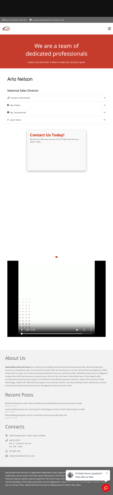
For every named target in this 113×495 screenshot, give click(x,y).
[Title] (56, 257)
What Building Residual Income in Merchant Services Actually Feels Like (36, 415)
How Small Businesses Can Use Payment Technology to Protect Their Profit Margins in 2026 (45, 409)
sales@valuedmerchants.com (22, 456)
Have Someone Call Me (15, 19)
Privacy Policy (18, 485)
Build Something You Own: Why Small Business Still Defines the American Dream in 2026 (43, 403)
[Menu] (109, 28)
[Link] (6, 28)
